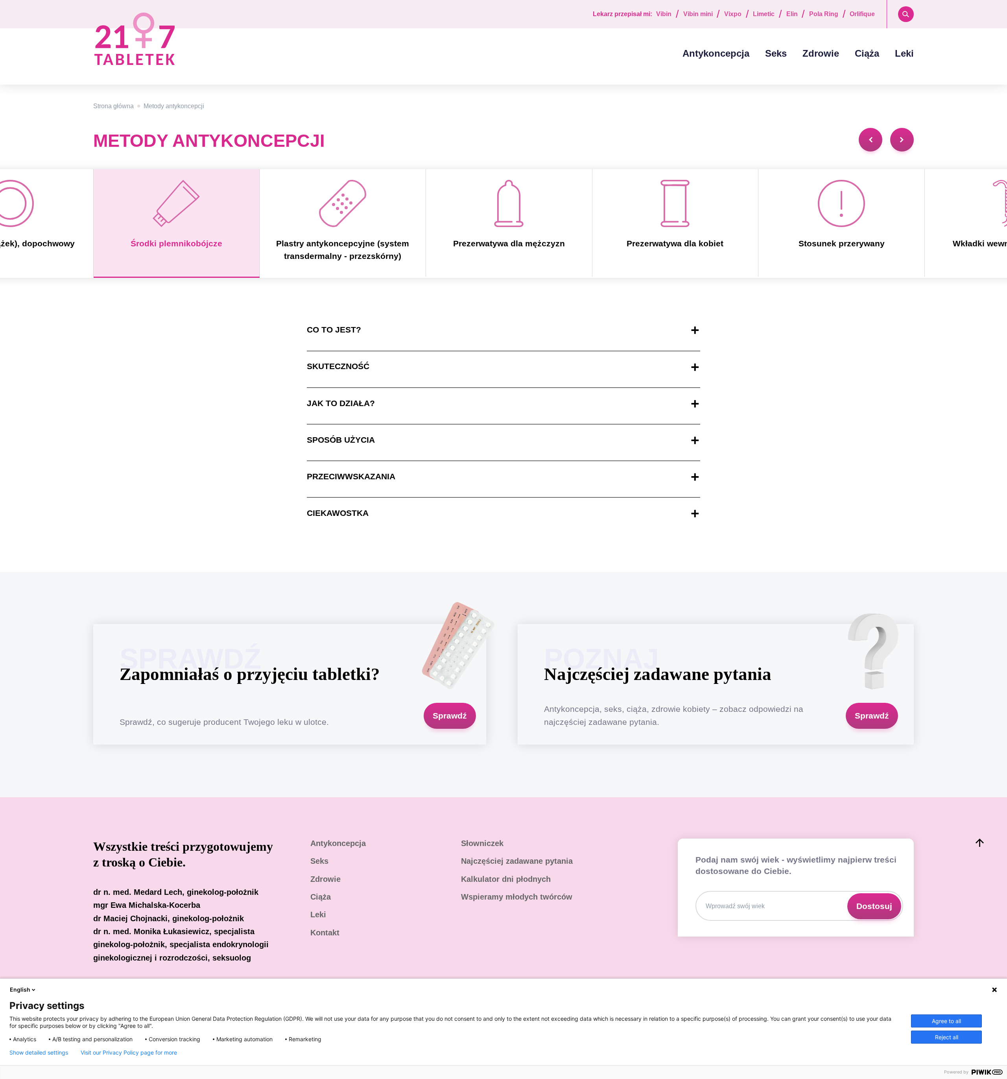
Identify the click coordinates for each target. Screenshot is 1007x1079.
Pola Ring (823, 14)
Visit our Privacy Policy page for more (129, 1052)
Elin (792, 14)
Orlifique (862, 14)
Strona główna (113, 106)
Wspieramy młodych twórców (516, 896)
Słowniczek (482, 843)
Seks (776, 53)
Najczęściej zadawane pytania (517, 861)
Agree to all (946, 1021)
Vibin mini (698, 14)
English (20, 989)
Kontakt (324, 932)
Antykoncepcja (715, 53)
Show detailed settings (38, 1052)
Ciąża (867, 53)
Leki (904, 53)
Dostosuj (874, 906)
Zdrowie (820, 53)
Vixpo (732, 14)
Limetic (764, 14)
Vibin (663, 14)
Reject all (946, 1037)
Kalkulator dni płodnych (506, 879)
